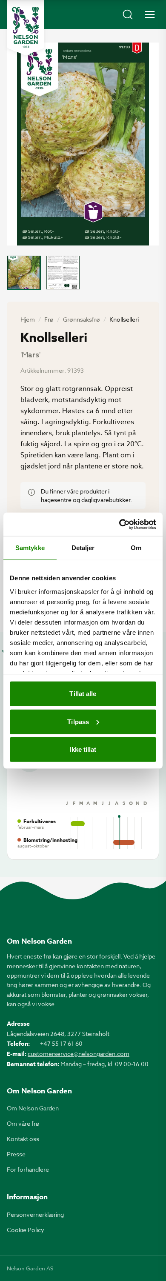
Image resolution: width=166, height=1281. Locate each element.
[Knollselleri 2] (63, 273)
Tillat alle (82, 693)
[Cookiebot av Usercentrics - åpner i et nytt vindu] (119, 524)
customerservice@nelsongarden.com (78, 1054)
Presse (16, 1154)
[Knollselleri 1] (24, 273)
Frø (49, 319)
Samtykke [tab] (30, 547)
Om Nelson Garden (33, 1108)
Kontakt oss (23, 1139)
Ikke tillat (82, 749)
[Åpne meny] (149, 14)
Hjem (27, 319)
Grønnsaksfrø (81, 319)
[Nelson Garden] (25, 27)
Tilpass (78, 721)
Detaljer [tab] (83, 547)
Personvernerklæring (35, 1214)
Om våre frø (23, 1123)
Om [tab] (136, 547)
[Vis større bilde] (83, 144)
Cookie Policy (25, 1230)
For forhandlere (28, 1169)
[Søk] (127, 14)
